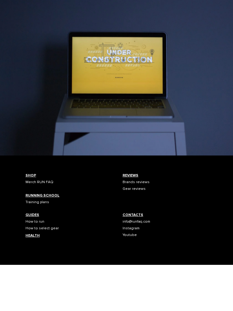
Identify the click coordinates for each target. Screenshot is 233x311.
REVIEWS (130, 175)
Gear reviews (134, 188)
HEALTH (32, 235)
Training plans (37, 202)
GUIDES (32, 215)
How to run (34, 221)
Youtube (130, 235)
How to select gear (42, 228)
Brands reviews (136, 182)
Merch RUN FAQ (39, 182)
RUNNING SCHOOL (42, 195)
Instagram (131, 228)
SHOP (30, 175)
